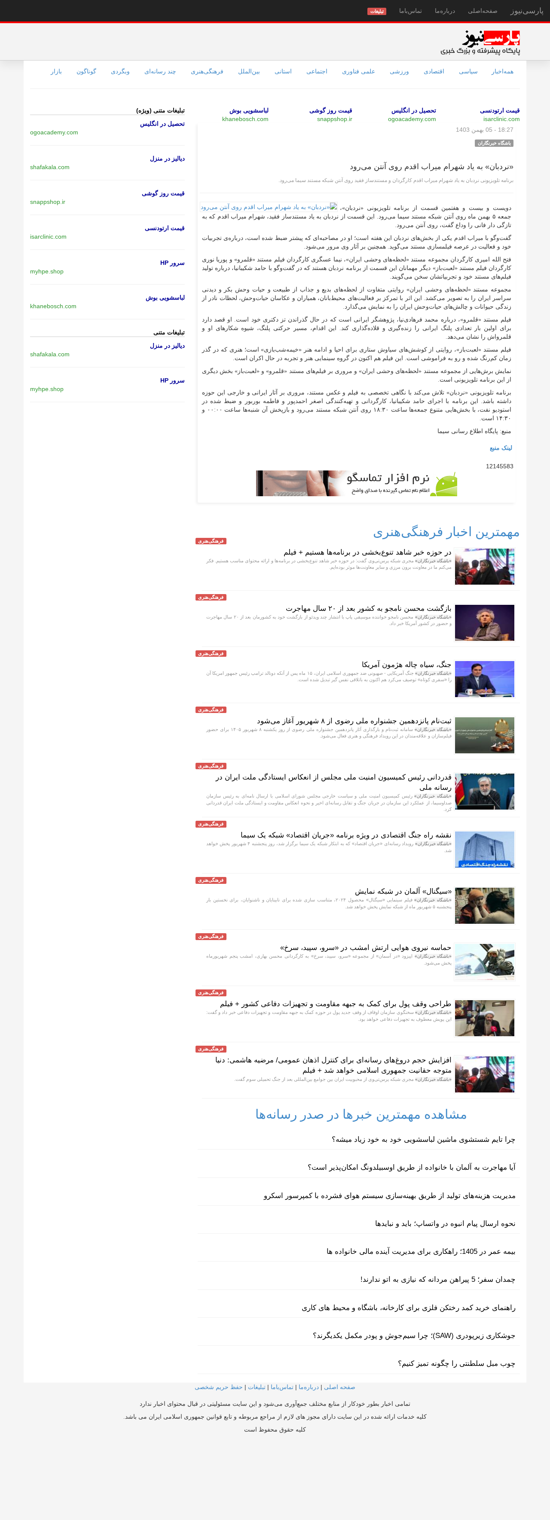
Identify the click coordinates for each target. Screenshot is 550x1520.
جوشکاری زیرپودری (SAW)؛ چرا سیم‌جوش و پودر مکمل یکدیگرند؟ (414, 1336)
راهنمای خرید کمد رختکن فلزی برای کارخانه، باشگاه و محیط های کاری (409, 1308)
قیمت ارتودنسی (500, 110)
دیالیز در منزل (167, 158)
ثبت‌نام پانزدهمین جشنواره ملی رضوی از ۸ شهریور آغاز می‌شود (354, 721)
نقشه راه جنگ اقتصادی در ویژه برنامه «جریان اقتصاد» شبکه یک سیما (346, 835)
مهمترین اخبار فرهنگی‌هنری (446, 532)
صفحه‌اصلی (483, 10)
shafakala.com (50, 167)
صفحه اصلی (339, 1386)
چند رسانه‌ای (160, 71)
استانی (283, 71)
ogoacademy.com (412, 118)
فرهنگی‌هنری (207, 71)
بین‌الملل (249, 71)
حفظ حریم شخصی (219, 1386)
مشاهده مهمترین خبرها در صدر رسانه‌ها (361, 1114)
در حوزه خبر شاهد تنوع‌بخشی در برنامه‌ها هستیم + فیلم (368, 552)
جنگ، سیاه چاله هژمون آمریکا (407, 665)
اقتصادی (434, 71)
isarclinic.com (501, 118)
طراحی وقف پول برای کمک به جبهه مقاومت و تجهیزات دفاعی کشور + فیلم (336, 1004)
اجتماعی (316, 71)
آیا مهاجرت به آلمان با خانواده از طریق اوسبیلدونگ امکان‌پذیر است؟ (412, 1167)
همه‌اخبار (502, 71)
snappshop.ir (334, 118)
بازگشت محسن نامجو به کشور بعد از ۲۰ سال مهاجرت (369, 608)
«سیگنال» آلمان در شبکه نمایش (403, 891)
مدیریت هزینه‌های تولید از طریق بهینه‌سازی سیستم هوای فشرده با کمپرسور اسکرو (390, 1196)
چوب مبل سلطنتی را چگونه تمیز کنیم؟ (457, 1363)
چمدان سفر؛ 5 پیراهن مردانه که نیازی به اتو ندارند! (438, 1279)
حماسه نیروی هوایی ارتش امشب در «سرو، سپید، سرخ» (366, 948)
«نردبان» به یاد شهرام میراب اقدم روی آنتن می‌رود (431, 166)
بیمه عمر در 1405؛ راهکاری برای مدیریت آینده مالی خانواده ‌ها (421, 1251)
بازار (56, 71)
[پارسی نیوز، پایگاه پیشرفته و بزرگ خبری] (480, 42)
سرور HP (172, 262)
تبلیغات (257, 1386)
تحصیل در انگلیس (413, 110)
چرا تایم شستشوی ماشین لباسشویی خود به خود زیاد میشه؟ (424, 1139)
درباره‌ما (445, 10)
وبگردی (120, 71)
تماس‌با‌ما (410, 10)
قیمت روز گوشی (330, 110)
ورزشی (399, 71)
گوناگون (86, 71)
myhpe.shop (47, 271)
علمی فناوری (358, 71)
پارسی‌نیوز (527, 10)
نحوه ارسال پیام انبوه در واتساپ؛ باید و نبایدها (445, 1224)
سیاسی (468, 71)
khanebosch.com (245, 118)
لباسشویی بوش (249, 110)
